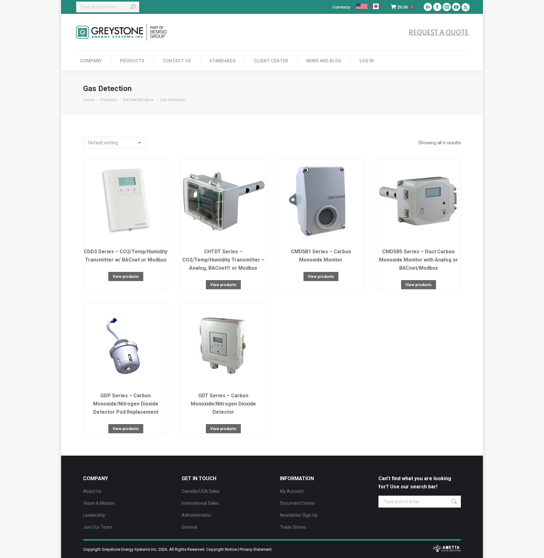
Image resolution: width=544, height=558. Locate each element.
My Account (291, 491)
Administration (196, 515)
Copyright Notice (221, 549)
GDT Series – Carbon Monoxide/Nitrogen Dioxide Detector (223, 404)
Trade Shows (293, 527)
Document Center (297, 503)
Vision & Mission (99, 503)
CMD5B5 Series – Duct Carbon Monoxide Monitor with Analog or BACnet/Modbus (418, 260)
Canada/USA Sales (201, 491)
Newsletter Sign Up (299, 515)
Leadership (94, 515)
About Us (92, 491)
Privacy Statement (256, 549)
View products (126, 276)
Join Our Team (97, 527)
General (189, 527)
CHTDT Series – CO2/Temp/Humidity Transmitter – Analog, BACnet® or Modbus (223, 260)
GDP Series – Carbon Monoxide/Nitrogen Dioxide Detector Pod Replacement (125, 404)
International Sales (200, 503)
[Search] (132, 7)
